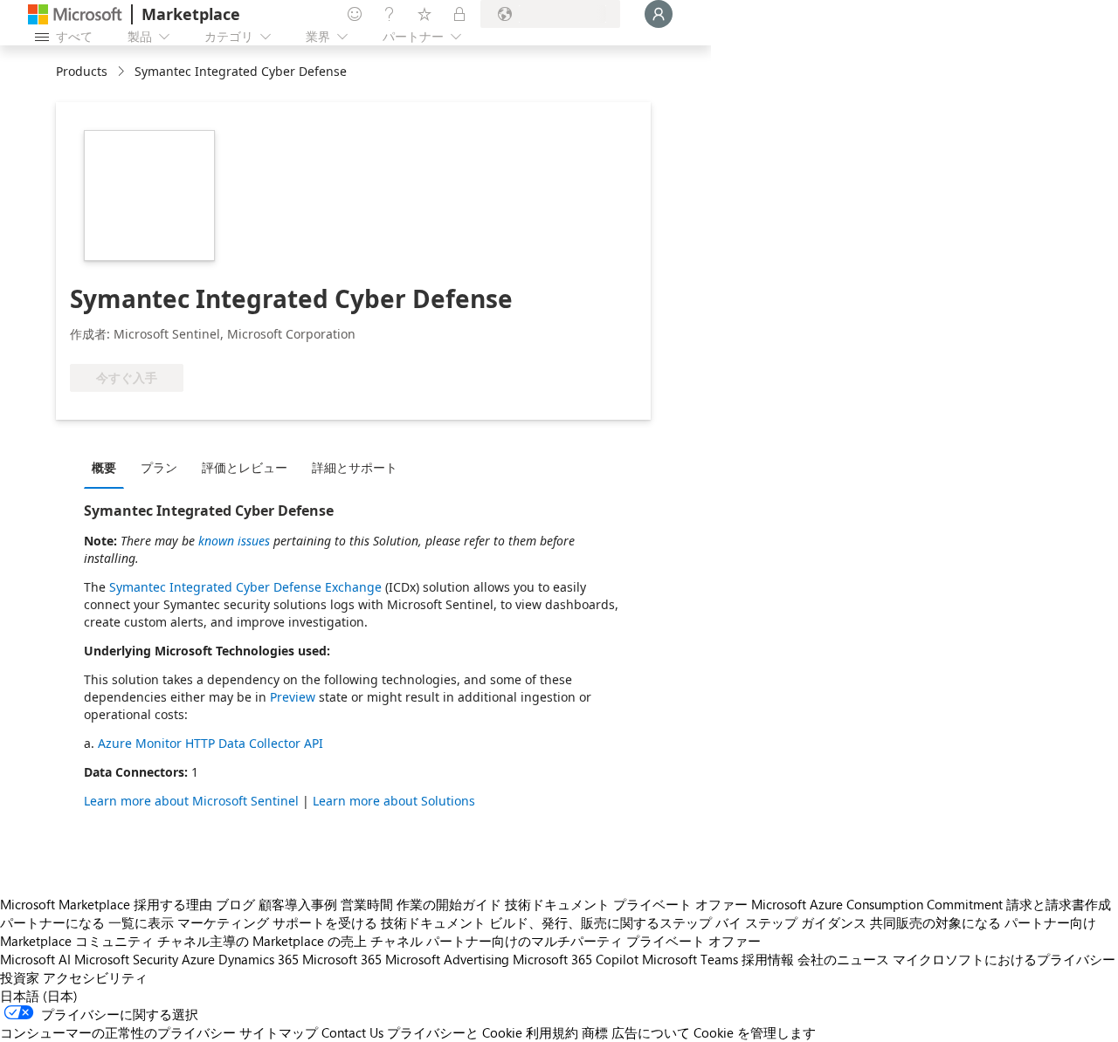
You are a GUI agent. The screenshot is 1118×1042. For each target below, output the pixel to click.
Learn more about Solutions (394, 800)
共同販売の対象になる (935, 922)
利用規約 (552, 1032)
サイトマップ (278, 1032)
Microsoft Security (126, 959)
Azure (198, 959)
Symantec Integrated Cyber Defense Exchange (245, 587)
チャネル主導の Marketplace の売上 (262, 940)
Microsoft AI (35, 959)
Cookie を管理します (755, 1032)
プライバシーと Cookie (454, 1032)
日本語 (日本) (39, 995)
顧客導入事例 (298, 904)
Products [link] (81, 71)
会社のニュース (843, 959)
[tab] (108, 467)
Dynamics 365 (258, 959)
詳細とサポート (354, 467)
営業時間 (367, 904)
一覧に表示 (141, 922)
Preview (292, 697)
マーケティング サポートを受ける (277, 922)
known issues (234, 540)
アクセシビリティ (95, 977)
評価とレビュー (244, 467)
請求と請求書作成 (1058, 904)
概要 (104, 467)
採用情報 (768, 959)
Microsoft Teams (690, 959)
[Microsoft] (75, 14)
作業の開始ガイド (449, 904)
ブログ (235, 904)
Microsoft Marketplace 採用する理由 (106, 904)
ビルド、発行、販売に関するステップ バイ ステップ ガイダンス (677, 922)
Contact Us (352, 1032)
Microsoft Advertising (447, 959)
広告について (650, 1032)
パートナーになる (52, 922)
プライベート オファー (680, 904)
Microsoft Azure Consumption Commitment (877, 904)
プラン (159, 467)
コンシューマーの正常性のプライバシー (118, 1032)
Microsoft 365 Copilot (575, 959)
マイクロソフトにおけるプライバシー (1004, 959)
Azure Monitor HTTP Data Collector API (210, 743)
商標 (595, 1032)
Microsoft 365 (342, 959)
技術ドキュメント (557, 904)
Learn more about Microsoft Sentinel (191, 800)
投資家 (19, 977)
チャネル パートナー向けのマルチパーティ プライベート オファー (565, 940)
